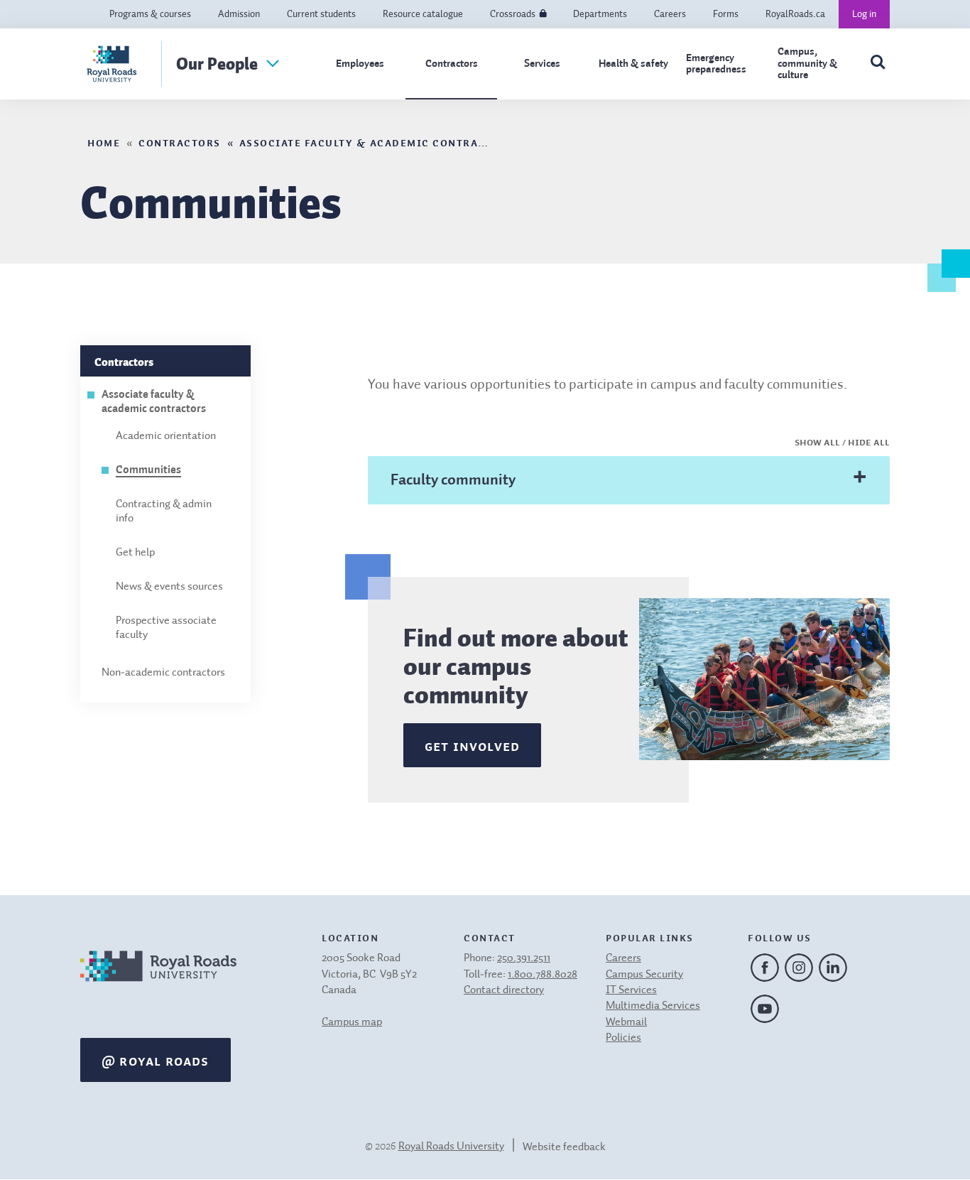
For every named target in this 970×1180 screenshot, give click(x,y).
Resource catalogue (423, 14)
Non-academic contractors (163, 672)
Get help (135, 552)
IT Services (631, 990)
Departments (600, 14)
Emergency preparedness (716, 64)
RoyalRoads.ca (795, 14)
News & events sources (169, 586)
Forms (726, 14)
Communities (148, 470)
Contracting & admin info (164, 511)
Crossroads (512, 14)
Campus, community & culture (807, 63)
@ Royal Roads (155, 1060)
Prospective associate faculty (166, 628)
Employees (360, 63)
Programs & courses (150, 14)
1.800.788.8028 (542, 974)
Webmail (626, 1022)
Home (103, 141)
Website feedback (564, 1147)
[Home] (158, 984)
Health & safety (633, 63)
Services (542, 63)
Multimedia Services (653, 1006)
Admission (239, 14)
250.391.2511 (523, 958)
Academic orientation (166, 436)
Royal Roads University (451, 1146)
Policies (623, 1038)
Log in (864, 14)
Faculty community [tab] (453, 480)
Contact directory (504, 990)
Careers (670, 14)
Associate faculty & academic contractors (377, 141)
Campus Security (644, 974)
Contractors (451, 63)
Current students (321, 14)
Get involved (472, 745)
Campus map (352, 1022)
